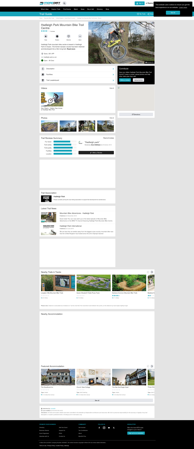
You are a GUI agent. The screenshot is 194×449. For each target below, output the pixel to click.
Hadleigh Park (59, 196)
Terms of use (42, 445)
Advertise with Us (44, 436)
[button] (141, 14)
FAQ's (60, 433)
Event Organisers (44, 433)
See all (97, 400)
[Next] (151, 272)
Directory (100, 9)
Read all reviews (108, 138)
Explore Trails (56, 9)
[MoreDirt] (49, 3)
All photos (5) (150, 62)
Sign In (139, 3)
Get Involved (82, 427)
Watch (76, 9)
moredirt (53, 408)
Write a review (125, 80)
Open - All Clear (49, 60)
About (80, 433)
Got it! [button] (173, 12)
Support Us (62, 430)
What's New (44, 9)
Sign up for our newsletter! (136, 433)
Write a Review (97, 153)
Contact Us (62, 436)
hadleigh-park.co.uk (50, 57)
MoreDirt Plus (82, 436)
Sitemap (66, 445)
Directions (136, 114)
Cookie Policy (59, 445)
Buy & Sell (90, 9)
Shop (107, 9)
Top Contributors (83, 430)
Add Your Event (63, 427)
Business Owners (44, 430)
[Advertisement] (77, 174)
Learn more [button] (183, 7)
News (82, 9)
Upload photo (138, 80)
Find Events (67, 9)
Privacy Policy (51, 445)
